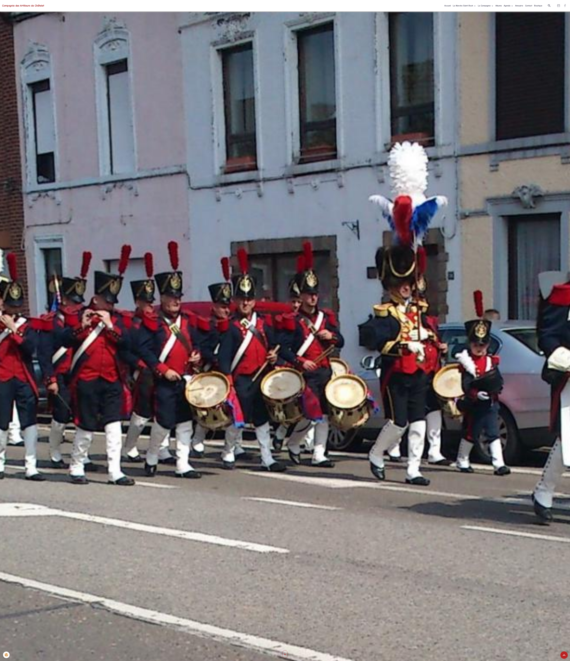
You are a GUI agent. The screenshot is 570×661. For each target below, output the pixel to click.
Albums (498, 5)
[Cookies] (6, 655)
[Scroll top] (564, 655)
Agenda (507, 5)
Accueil (447, 5)
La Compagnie (484, 5)
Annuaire (519, 5)
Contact (528, 5)
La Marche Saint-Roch (463, 5)
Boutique (538, 5)
